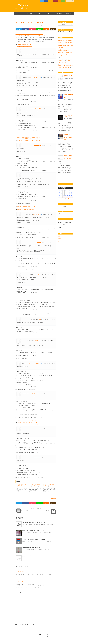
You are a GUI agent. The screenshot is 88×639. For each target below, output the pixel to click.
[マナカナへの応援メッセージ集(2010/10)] (36, 487)
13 (67, 192)
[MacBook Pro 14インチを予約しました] (60, 117)
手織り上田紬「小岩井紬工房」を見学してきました (33, 530)
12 (65, 192)
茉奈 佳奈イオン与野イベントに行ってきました (26, 206)
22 (71, 193)
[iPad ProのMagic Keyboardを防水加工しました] (60, 96)
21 (69, 193)
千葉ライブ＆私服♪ (37, 108)
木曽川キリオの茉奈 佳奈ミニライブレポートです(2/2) (27, 424)
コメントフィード (61, 240)
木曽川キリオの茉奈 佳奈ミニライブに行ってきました (27, 420)
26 (65, 195)
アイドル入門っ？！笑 (37, 214)
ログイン (60, 236)
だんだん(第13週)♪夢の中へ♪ (28, 556)
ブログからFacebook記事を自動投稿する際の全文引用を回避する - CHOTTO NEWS (65, 45)
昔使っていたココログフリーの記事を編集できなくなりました (68, 157)
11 (63, 192)
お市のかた (53, 498)
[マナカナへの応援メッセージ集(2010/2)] (50, 488)
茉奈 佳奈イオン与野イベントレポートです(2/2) (26, 209)
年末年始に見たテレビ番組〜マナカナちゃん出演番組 (33, 522)
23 (59, 195)
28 (69, 195)
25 (63, 195)
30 (59, 196)
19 (65, 193)
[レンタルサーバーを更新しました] (60, 77)
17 (61, 193)
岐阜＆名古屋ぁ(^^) (37, 340)
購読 (60, 227)
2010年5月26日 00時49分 (20, 581)
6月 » (69, 198)
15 (71, 192)
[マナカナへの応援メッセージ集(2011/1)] (22, 487)
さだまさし (22, 17)
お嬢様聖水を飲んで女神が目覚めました (31, 547)
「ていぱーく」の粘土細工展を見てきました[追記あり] (34, 539)
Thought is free (50, 636)
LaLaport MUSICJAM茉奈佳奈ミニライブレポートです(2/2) (28, 140)
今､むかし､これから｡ (37, 428)
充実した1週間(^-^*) (37, 145)
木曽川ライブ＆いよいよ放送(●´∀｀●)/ (34, 363)
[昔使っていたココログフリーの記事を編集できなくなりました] (60, 157)
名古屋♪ (39, 319)
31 (61, 196)
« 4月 (62, 198)
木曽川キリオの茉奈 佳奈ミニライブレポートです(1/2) (27, 422)
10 (61, 192)
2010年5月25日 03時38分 (20, 571)
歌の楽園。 (39, 242)
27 (67, 195)
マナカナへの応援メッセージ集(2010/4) (24, 46)
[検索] (73, 1)
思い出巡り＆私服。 (37, 457)
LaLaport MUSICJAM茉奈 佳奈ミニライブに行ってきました (28, 137)
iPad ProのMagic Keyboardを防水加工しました (68, 96)
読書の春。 (39, 274)
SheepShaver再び (61, 49)
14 (69, 192)
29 (71, 195)
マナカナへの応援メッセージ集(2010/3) (24, 44)
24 (61, 195)
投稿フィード (60, 238)
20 (67, 193)
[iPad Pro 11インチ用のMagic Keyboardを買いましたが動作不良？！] (60, 136)
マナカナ (38, 25)
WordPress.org (61, 241)
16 (59, 193)
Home (17, 17)
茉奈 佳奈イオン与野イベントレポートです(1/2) (26, 208)
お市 (16, 579)
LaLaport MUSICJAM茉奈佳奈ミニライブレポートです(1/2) (28, 138)
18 (63, 193)
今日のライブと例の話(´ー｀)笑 (35, 77)
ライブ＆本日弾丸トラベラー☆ (35, 393)
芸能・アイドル (44, 25)
